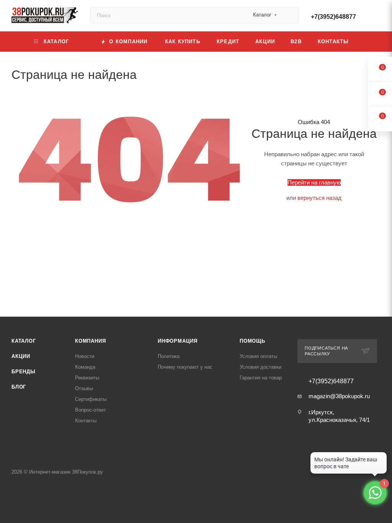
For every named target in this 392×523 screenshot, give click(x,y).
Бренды (23, 371)
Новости (84, 356)
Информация (178, 341)
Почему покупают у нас (185, 367)
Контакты (85, 420)
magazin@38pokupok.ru (339, 396)
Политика (169, 356)
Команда (85, 367)
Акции (20, 356)
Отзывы (84, 388)
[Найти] (289, 15)
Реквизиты (87, 378)
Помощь (252, 341)
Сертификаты (90, 399)
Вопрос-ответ (90, 410)
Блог (18, 387)
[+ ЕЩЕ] (369, 41)
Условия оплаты (258, 356)
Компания (90, 341)
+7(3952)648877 (333, 16)
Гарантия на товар (261, 378)
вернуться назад (319, 197)
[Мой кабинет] (377, 17)
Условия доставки (260, 367)
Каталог (23, 341)
